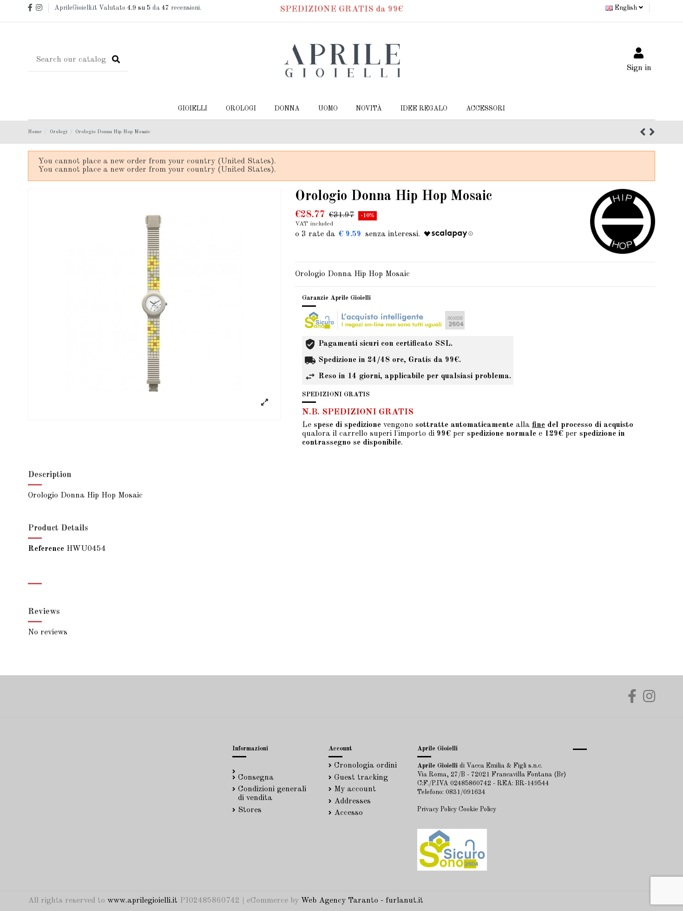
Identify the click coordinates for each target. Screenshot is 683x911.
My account (355, 789)
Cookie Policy (477, 809)
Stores (250, 810)
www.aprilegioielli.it (142, 901)
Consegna (256, 778)
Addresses (352, 801)
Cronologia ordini (365, 765)
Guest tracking (361, 778)
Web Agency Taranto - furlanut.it (362, 901)
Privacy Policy (437, 809)
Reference (46, 549)
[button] (287, 108)
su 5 (139, 8)
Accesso (348, 813)
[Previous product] (644, 133)
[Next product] (652, 133)
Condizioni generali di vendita (272, 793)
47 (165, 8)
